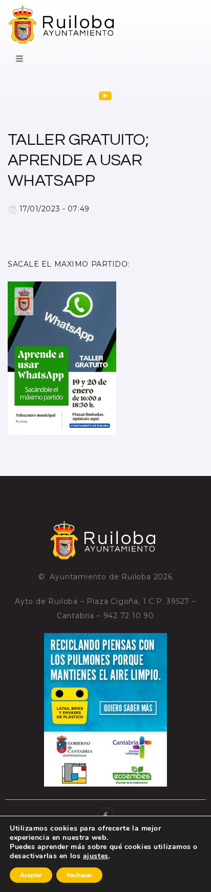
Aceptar (31, 875)
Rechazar (79, 875)
